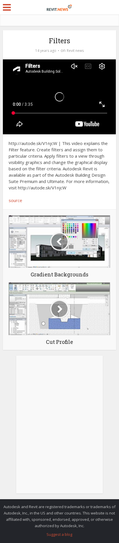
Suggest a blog (59, 534)
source (15, 200)
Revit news (75, 50)
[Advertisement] (59, 427)
